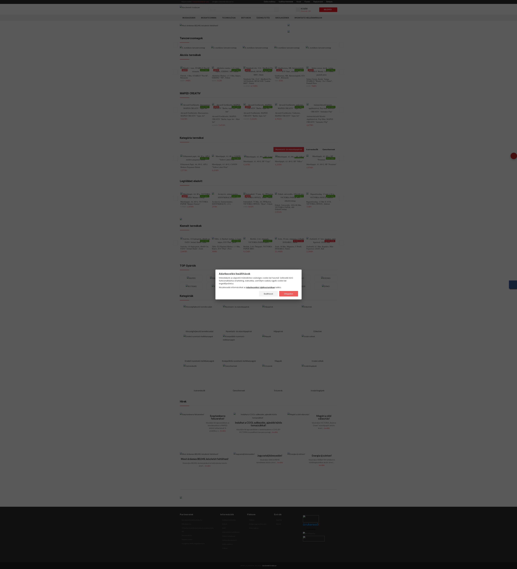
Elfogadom (288, 294)
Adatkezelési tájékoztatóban (260, 287)
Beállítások (268, 294)
